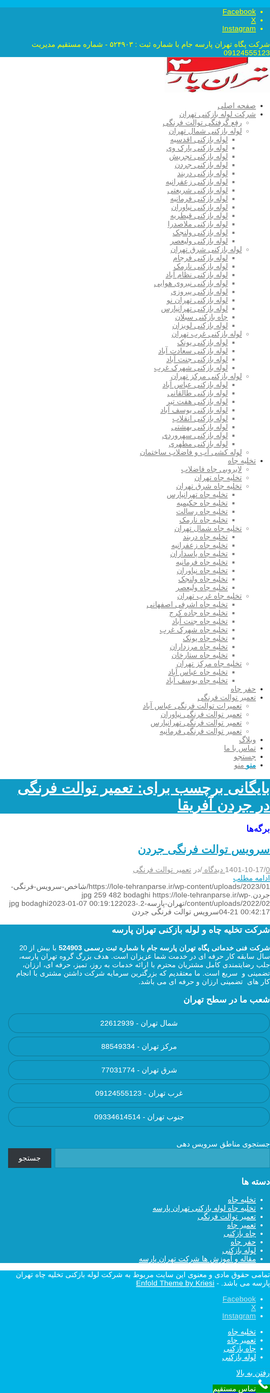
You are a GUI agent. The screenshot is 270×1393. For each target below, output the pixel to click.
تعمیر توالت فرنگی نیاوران (201, 714)
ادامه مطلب (251, 878)
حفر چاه (243, 1242)
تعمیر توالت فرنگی (162, 869)
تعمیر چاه (241, 1225)
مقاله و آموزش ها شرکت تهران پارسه (197, 1259)
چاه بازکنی (240, 1233)
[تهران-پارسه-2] (217, 90)
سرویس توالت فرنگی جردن (204, 849)
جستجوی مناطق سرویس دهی (223, 1144)
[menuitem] (132, 105)
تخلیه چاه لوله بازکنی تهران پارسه (204, 1208)
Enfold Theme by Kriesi (175, 1283)
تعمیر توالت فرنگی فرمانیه (201, 731)
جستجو (30, 1158)
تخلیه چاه (242, 1199)
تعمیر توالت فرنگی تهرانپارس (196, 723)
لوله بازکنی (239, 1250)
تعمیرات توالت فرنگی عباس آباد (192, 706)
